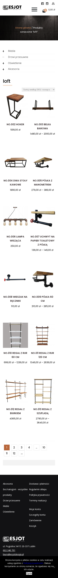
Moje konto (35, 509)
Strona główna (23, 28)
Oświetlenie (14, 63)
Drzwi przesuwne (18, 57)
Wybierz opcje (42, 141)
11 (7, 453)
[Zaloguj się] (53, 3)
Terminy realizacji (38, 500)
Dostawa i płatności (39, 483)
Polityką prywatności (33, 563)
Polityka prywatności (39, 494)
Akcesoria (13, 69)
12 (14, 453)
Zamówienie (35, 520)
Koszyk (32, 525)
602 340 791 (9, 550)
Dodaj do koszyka (15, 136)
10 (44, 447)
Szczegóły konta (37, 514)
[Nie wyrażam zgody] (54, 567)
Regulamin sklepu (38, 489)
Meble (11, 51)
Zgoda (29, 573)
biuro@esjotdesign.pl (13, 554)
